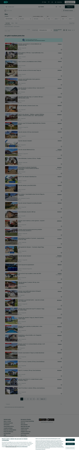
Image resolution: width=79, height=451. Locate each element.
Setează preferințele (70, 447)
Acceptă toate (70, 439)
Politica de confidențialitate (22, 446)
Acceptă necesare (70, 443)
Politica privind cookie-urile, (11, 446)
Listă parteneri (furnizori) (40, 449)
